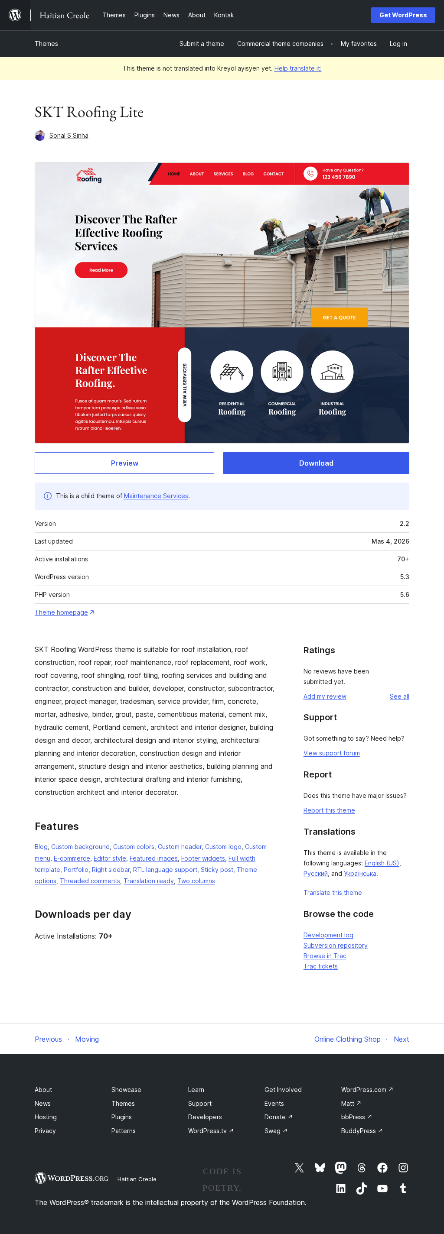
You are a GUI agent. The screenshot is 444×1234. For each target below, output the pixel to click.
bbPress (356, 1117)
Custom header (180, 846)
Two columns (196, 880)
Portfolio (76, 869)
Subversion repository (336, 945)
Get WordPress (403, 15)
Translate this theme (333, 892)
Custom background (80, 846)
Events (274, 1103)
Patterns (123, 1130)
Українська (360, 873)
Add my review (325, 696)
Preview (124, 463)
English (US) (382, 863)
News (43, 1103)
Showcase (126, 1089)
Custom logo (223, 846)
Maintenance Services (156, 495)
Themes (46, 43)
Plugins (121, 1117)
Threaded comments (90, 880)
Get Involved (283, 1089)
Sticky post (217, 869)
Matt (351, 1103)
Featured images (154, 858)
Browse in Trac (325, 955)
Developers (205, 1117)
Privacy (45, 1130)
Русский (316, 873)
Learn (196, 1089)
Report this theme (329, 810)
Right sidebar (111, 869)
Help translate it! (298, 68)
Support (200, 1103)
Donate (278, 1117)
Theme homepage (61, 612)
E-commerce (72, 858)
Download (316, 463)
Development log (328, 935)
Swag (276, 1130)
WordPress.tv (211, 1130)
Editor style (110, 858)
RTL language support (165, 869)
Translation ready (149, 880)
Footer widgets (203, 858)
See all (399, 696)
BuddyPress (362, 1130)
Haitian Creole (137, 1179)
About (43, 1089)
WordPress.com (367, 1089)
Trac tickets (321, 966)
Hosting (46, 1117)
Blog (41, 846)
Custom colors (133, 846)
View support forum (332, 753)
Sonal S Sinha (68, 135)
